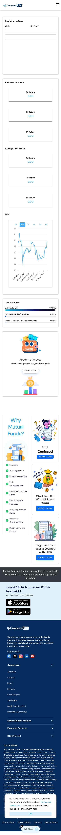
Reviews (11, 689)
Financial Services (17, 728)
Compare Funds (45, 457)
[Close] (21, 826)
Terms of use (8, 822)
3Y (34, 224)
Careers (11, 677)
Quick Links (13, 665)
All (46, 224)
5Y (40, 224)
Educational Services (19, 720)
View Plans (12, 700)
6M (22, 224)
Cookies (38, 822)
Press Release (13, 694)
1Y (28, 224)
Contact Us (30, 370)
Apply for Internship (16, 706)
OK (30, 813)
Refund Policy (51, 822)
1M (16, 224)
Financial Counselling (17, 711)
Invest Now (45, 508)
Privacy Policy (24, 822)
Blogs (9, 683)
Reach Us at (14, 735)
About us (11, 671)
